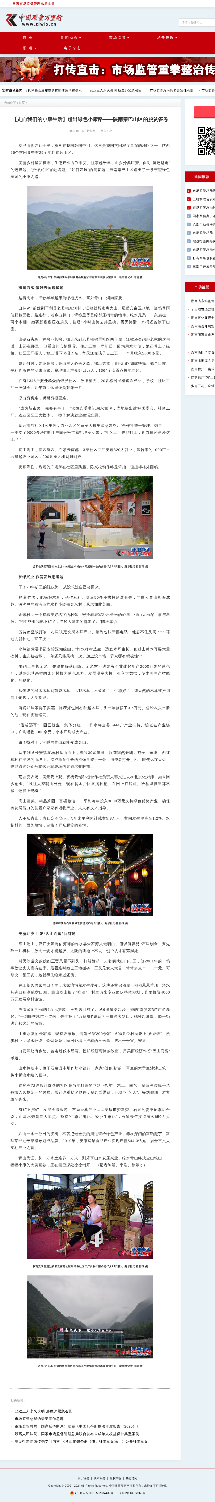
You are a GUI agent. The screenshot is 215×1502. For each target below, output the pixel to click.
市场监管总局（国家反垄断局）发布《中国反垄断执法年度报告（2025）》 (77, 1426)
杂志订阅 (131, 1478)
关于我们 (83, 1478)
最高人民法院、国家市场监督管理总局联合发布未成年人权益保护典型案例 (77, 1434)
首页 (22, 102)
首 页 (28, 38)
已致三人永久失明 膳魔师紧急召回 (107, 90)
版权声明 (115, 1478)
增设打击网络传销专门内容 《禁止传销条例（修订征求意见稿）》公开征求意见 (81, 1442)
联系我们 (99, 1478)
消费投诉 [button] (165, 38)
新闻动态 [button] (69, 38)
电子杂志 (72, 48)
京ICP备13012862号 (132, 1493)
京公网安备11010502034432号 (93, 1493)
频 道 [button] (28, 48)
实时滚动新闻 (12, 90)
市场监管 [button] (117, 38)
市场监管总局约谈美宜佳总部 (163, 90)
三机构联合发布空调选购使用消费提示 (44, 90)
